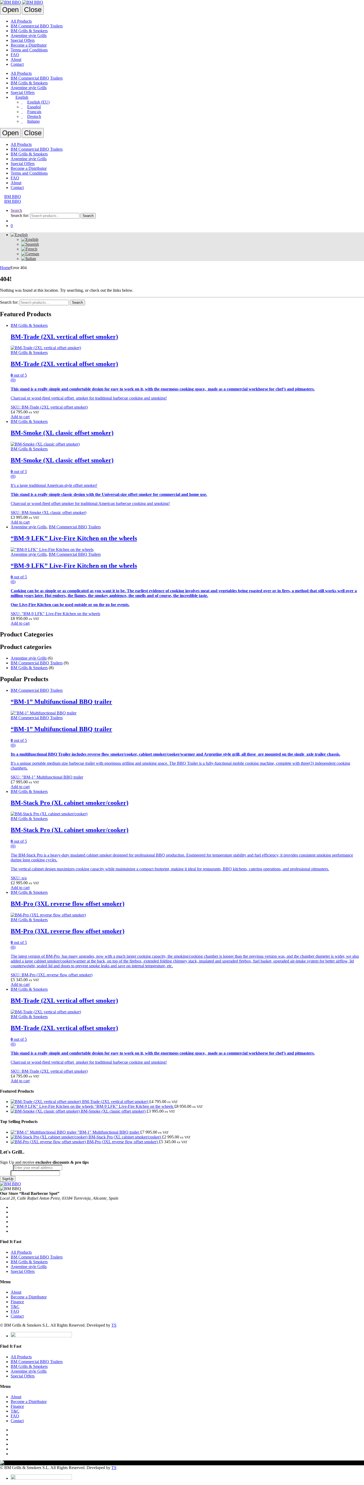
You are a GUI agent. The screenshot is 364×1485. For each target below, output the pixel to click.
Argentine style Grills (29, 35)
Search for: (20, 215)
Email (6, 1167)
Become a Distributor (29, 45)
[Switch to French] (29, 249)
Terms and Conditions (29, 50)
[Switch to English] (29, 239)
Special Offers (23, 40)
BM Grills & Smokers (29, 30)
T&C (15, 1306)
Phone (5, 1173)
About (16, 59)
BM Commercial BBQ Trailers (37, 26)
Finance (17, 1301)
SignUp (7, 1179)
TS (113, 1325)
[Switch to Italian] (28, 258)
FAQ (15, 54)
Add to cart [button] (20, 416)
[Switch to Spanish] (30, 244)
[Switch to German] (30, 254)
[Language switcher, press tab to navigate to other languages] (19, 234)
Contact (17, 64)
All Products (21, 21)
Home (5, 267)
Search (16, 210)
